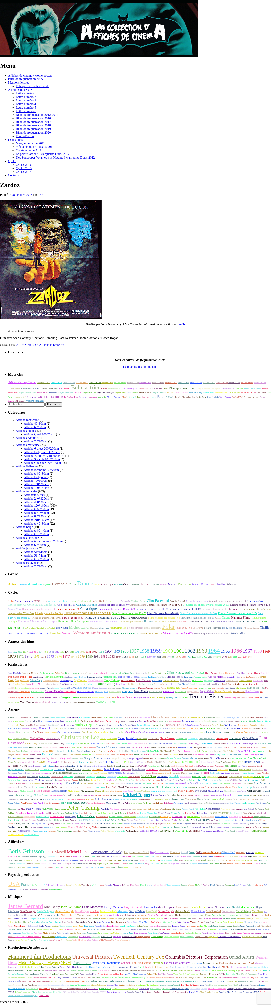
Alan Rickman (84, 718)
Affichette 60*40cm (36, 530)
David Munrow (103, 933)
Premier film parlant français (186, 397)
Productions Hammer (233, 627)
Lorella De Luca (54, 787)
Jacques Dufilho (32, 769)
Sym (58, 860)
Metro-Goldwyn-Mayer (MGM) (45, 962)
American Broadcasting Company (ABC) (62, 974)
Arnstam (223, 864)
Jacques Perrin (46, 769)
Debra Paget (12, 748)
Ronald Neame (252, 691)
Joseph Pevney (228, 684)
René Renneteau (251, 860)
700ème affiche (209, 382)
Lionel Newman (243, 933)
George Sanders (173, 758)
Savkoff (242, 857)
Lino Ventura (62, 627)
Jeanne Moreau (115, 773)
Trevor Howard (181, 827)
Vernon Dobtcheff (238, 827)
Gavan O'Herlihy (250, 754)
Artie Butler (153, 933)
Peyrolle (223, 860)
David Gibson (223, 929)
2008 (245, 657)
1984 (118, 656)
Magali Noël (123, 787)
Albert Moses (96, 718)
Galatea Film (152, 974)
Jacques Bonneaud (64, 857)
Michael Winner (160, 688)
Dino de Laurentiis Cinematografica (185, 967)
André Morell (32, 721)
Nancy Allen (190, 799)
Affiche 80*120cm (35, 516)
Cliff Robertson (235, 738)
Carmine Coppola (166, 911)
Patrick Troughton (220, 803)
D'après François (32, 867)
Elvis (129, 393)
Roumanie (43, 889)
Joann (254, 857)
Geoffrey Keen (48, 758)
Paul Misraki (156, 922)
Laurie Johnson (190, 915)
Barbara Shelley (175, 724)
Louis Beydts (66, 940)
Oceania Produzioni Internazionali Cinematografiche (167, 992)
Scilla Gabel (184, 820)
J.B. (146, 860)
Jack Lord (189, 766)
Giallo (218, 618)
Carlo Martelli (94, 918)
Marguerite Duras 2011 (30, 143)
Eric (40, 194)
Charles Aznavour (184, 732)
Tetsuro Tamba (61, 827)
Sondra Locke (78, 823)
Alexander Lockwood (212, 718)
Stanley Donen (125, 697)
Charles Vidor (141, 673)
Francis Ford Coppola (128, 676)
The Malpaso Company (177, 962)
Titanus (214, 963)
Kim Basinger (33, 783)
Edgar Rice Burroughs (105, 393)
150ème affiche (69, 382)
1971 (20, 656)
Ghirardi (85, 857)
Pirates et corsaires (152, 628)
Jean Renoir (258, 680)
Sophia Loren (103, 823)
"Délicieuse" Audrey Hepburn (22, 382)
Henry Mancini (113, 907)
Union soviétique (173, 885)
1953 (101, 651)
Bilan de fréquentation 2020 (33, 132)
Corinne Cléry (58, 744)
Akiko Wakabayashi (57, 718)
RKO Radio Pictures (29, 967)
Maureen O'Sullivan (142, 791)
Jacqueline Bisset (255, 766)
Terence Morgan (36, 827)
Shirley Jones (252, 820)
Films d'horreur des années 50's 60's (198, 613)
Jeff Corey (141, 773)
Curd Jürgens (71, 743)
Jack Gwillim (141, 765)
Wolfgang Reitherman (86, 702)
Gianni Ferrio (19, 926)
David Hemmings (180, 744)
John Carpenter (79, 684)
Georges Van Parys (36, 918)
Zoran (265, 860)
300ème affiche (107, 382)
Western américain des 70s (125, 633)
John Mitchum (185, 776)
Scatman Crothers (171, 820)
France (26, 885)
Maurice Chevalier (158, 791)
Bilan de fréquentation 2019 (33, 129)
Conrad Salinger (243, 911)
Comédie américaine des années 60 (228, 601)
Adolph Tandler (126, 915)
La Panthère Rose (71, 397)
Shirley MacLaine (22, 823)
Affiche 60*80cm (35, 427)
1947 (67, 652)
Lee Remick (180, 784)
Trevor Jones (128, 933)
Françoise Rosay (126, 755)
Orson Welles (124, 803)
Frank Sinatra (150, 754)
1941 (41, 652)
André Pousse (46, 721)
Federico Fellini (110, 677)
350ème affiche (120, 382)
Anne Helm (163, 721)
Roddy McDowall (261, 816)
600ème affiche (183, 382)
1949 (77, 651)
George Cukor (201, 677)
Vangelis (55, 926)
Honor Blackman (34, 766)
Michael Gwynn (41, 795)
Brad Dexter (176, 728)
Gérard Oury (36, 680)
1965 (225, 651)
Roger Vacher (203, 864)
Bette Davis (58, 729)
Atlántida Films (84, 978)
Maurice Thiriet (80, 918)
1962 (190, 651)
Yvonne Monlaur (16, 834)
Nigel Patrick (38, 803)
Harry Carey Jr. (208, 762)
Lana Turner (87, 783)
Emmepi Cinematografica (80, 985)
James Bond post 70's (198, 621)
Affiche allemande (27, 537)
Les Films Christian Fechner (157, 978)
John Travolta (235, 776)
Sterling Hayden (157, 823)
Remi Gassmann (140, 933)
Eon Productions (141, 962)
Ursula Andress (197, 827)
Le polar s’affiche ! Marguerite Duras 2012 (43, 154)
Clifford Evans (250, 738)
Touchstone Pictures (208, 974)
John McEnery (134, 776)
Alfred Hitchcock (27, 389)
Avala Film (220, 974)
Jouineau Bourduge (211, 852)
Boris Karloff (155, 728)
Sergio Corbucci (52, 698)
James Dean (86, 769)
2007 (240, 657)
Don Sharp (13, 676)
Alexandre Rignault (230, 717)
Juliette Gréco (154, 780)
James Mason (138, 769)
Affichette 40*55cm (51, 344)
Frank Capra (161, 677)
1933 (20, 652)
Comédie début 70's (17, 604)
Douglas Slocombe (65, 393)
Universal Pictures (92, 957)
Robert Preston (116, 816)
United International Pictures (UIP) (225, 971)
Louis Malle (34, 688)
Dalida (102, 744)
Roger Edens (132, 922)
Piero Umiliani (155, 926)
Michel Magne (82, 911)
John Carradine (57, 776)
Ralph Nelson (24, 691)
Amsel (116, 864)
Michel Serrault (243, 795)
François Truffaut (147, 677)
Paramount (82, 962)
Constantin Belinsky (107, 852)
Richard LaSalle (81, 929)
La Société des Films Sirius (96, 981)
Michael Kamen (165, 929)
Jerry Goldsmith (133, 907)
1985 (125, 656)
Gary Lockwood (235, 755)
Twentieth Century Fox (138, 957)
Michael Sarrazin (159, 795)
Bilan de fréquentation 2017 (33, 121)
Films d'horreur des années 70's (237, 613)
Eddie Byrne (253, 747)
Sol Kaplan (116, 929)
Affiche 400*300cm (36, 502)
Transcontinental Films (75, 981)
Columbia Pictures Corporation (196, 957)
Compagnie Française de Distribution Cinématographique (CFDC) (171, 981)
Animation (22, 585)
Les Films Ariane (238, 967)
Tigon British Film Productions (186, 974)
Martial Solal (30, 929)
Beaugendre (20, 864)
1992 (164, 657)
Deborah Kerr (264, 743)
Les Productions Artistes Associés (84, 970)
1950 (82, 651)
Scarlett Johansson (155, 820)
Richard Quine (101, 691)
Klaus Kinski (73, 783)
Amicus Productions (34, 970)
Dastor (62, 867)
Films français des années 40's (164, 617)
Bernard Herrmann (25, 915)
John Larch (122, 776)
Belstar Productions (23, 992)
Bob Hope (133, 728)
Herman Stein (44, 940)
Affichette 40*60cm (36, 534)
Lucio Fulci (59, 688)
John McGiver (148, 776)
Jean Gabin (212, 769)
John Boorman (66, 684)
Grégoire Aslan (107, 762)
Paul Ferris (38, 933)
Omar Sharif (111, 803)
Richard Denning (178, 813)
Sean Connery (200, 819)
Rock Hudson (221, 816)
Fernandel (234, 608)
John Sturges (171, 684)
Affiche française (27, 344)
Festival (135, 393)
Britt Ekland (221, 729)
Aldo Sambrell (130, 717)
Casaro (192, 852)
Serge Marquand (226, 820)
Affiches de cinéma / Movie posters (30, 75)
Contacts (13, 175)
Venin (128, 857)
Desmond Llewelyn (107, 747)
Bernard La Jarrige (29, 728)
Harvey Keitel (237, 762)
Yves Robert (230, 831)
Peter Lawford (125, 809)
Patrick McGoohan (204, 803)
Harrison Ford (190, 762)
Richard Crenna (164, 813)
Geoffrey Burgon (143, 936)
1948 (72, 652)
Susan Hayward (225, 823)
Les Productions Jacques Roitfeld (125, 988)
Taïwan (25, 889)
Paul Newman (33, 808)
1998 (194, 657)
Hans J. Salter (230, 933)
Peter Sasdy (230, 688)
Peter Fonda (114, 809)
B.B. (61, 388)
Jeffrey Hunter (152, 773)
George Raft (148, 758)
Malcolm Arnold (182, 911)
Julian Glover (97, 780)
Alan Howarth (152, 929)
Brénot (175, 860)
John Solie (56, 864)
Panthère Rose (103, 628)
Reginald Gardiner (64, 813)
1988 (143, 656)
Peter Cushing (83, 807)
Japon (102, 885)
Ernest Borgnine (215, 751)
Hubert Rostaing (112, 926)
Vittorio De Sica (58, 702)
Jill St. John (215, 773)
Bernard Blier (14, 728)
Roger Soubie (159, 852)
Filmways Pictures (16, 970)
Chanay (152, 860)
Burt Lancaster (24, 732)
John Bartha (44, 776)
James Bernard (25, 906)
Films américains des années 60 (87, 613)
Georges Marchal (189, 758)
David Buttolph (56, 929)
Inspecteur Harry (220, 393)
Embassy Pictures (58, 981)
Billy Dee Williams (119, 728)
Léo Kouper (66, 864)
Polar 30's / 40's (184, 627)
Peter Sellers (148, 809)
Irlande (213, 885)
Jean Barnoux (246, 864)
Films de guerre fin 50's (73, 617)
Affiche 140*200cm (36, 484)
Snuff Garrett (99, 915)
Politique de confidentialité (32, 86)
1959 (156, 650)
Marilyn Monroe (217, 787)
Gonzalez (11, 864)
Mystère (172, 584)
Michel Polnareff (68, 915)
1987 (137, 656)
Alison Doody (18, 721)
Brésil (236, 885)
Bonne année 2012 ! (115, 389)
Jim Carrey (235, 773)
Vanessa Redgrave (223, 827)
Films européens (134, 617)
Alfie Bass (244, 717)
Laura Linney (120, 784)
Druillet (109, 857)
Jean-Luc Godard (20, 684)
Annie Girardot (175, 721)
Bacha (210, 860)
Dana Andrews (121, 744)
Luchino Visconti (47, 688)
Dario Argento (211, 673)
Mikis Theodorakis (106, 940)
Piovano (36, 864)
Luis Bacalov (256, 933)
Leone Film (262, 974)
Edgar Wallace (120, 393)
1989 (149, 657)
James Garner (126, 769)
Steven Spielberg (157, 697)
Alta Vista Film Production (135, 974)
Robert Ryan (142, 816)
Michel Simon (256, 795)
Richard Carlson (37, 691)
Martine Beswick (115, 791)
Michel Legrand (166, 907)
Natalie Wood (218, 799)
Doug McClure (200, 748)
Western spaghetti (34, 400)
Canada (78, 885)
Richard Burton (119, 813)
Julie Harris (130, 780)
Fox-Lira (51, 978)
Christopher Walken (127, 738)
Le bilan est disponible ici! (139, 366)
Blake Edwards (100, 673)
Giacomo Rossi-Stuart (238, 758)
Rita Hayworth (236, 813)
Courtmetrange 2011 (28, 150)
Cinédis (197, 971)
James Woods (165, 769)
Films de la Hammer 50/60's (102, 617)
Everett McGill (244, 751)
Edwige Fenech (98, 751)
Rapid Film (205, 971)
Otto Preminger (218, 688)
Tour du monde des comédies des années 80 (28, 633)
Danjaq (199, 963)
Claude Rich (193, 738)
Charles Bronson (213, 732)
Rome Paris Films (29, 985)
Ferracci (175, 852)
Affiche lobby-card (36, 477)
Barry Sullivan (218, 725)
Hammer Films (240, 617)
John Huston (147, 684)
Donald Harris (112, 915)
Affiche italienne (26, 466)
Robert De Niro (15, 816)
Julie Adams (109, 780)
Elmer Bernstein (171, 919)
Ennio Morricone (92, 907)
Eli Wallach (112, 751)
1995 (178, 657)
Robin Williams (207, 817)
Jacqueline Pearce (16, 769)
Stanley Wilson (45, 926)
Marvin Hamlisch (108, 911)
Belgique (125, 885)
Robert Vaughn (179, 816)
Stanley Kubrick (141, 697)
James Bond (246, 392)
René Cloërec (52, 918)
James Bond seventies (221, 621)
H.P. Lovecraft (182, 393)
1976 (58, 656)
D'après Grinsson (234, 864)
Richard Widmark (219, 812)
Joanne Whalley (262, 773)
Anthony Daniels (203, 721)
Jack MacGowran (201, 766)
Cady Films (254, 978)
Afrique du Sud (159, 885)
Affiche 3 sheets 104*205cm (42, 459)
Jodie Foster (13, 776)
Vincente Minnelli (43, 702)
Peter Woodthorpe (163, 809)
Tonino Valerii (253, 698)
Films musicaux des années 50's (197, 617)
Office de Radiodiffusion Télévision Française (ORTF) (84, 992)
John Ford (92, 684)
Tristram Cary (221, 922)
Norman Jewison (204, 688)
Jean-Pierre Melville (36, 684)
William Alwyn (22, 922)
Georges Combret (249, 677)
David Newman (48, 936)
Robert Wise (168, 691)
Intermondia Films (245, 981)
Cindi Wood (142, 738)
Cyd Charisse (83, 744)
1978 (74, 656)
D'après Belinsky (97, 867)
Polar (161, 396)
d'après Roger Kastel (105, 864)
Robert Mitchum (86, 816)
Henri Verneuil (96, 680)
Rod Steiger (235, 816)
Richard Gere (190, 813)
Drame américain (14, 609)
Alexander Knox (195, 717)
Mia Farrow (241, 791)
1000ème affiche (43, 382)
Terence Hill (22, 827)
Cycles (12, 161)
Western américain (91, 632)
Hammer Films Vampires (73, 621)
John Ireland (111, 776)
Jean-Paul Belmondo (61, 772)
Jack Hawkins (154, 766)
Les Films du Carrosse (190, 985)
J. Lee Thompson (171, 680)
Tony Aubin (213, 936)
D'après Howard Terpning (34, 856)
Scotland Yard (237, 397)
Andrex (84, 721)
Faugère (204, 860)
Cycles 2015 (24, 168)
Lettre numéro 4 (26, 104)
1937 (25, 652)
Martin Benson (74, 791)
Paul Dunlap (213, 926)
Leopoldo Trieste (210, 783)
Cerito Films (244, 971)
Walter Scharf (207, 933)
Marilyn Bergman (126, 919)
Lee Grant (146, 783)
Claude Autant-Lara (157, 673)
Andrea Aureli (58, 721)
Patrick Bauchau (190, 803)
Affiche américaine (28, 445)
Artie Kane (244, 915)
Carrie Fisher (117, 732)
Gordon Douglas (66, 680)
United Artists (241, 957)
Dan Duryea (110, 744)
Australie (108, 885)
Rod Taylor (247, 816)
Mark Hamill (260, 787)
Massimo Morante (180, 929)
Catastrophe (125, 601)
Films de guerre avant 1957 (47, 617)
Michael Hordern (56, 795)
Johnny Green (256, 915)
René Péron (100, 857)
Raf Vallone (259, 809)
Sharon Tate (240, 820)
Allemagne (117, 885)
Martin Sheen (101, 791)
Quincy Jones (78, 926)
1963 (201, 651)
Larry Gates (108, 783)
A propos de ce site (20, 89)
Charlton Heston (37, 738)
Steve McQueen (184, 823)
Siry (260, 860)
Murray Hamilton (161, 799)
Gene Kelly (21, 758)
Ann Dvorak (140, 721)
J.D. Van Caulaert (46, 867)
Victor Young (141, 915)
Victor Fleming (27, 702)
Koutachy (12, 856)
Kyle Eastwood (32, 926)
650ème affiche (196, 382)
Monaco (191, 885)
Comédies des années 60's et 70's (164, 604)
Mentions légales (18, 82)
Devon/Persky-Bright (198, 988)
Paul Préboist (48, 808)
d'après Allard (46, 864)
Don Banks (150, 907)
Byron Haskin (130, 673)
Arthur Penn (59, 673)
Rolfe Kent (95, 936)
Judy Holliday (84, 780)
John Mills (174, 776)
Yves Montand (218, 831)
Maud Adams (128, 791)
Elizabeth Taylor (152, 751)
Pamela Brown (157, 803)
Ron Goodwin (68, 922)
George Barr (174, 864)
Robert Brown (249, 813)
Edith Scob (35, 751)
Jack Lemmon (177, 766)
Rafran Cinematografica (179, 988)
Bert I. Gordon (72, 673)
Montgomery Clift (145, 799)
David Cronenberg (227, 673)
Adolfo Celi (13, 717)
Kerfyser (250, 852)
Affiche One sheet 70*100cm (42, 462)
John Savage (223, 776)
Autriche (206, 885)
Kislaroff (52, 860)
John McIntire (162, 776)
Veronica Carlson (253, 827)
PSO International (40, 978)
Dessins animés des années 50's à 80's (250, 604)
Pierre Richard (248, 809)
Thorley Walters (91, 827)
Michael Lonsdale (71, 795)
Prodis (148, 967)
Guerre (127, 584)
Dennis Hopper (50, 747)
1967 (247, 651)
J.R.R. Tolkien (234, 393)
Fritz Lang (189, 677)
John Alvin (262, 857)
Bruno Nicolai (232, 907)
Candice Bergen (50, 732)
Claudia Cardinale (207, 738)
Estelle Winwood (230, 751)
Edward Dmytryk (54, 676)
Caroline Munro (101, 732)
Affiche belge (24, 527)
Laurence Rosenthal (171, 936)
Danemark (12, 889)
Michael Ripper (136, 794)
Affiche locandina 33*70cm (41, 470)
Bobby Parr (143, 729)
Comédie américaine (197, 600)
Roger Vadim (207, 691)
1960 (168, 651)
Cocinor (207, 963)
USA (14, 884)
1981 (97, 656)
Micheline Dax (36, 799)
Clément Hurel (228, 852)
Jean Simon (154, 864)
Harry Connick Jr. (34, 936)
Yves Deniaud (206, 831)
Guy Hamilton (80, 680)
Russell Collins (111, 820)
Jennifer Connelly (165, 773)
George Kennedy (119, 758)
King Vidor (253, 684)
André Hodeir (100, 926)
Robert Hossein (57, 816)
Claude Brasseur (167, 738)
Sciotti (197, 860)
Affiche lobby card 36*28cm (42, 452)
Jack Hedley (166, 766)
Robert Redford (129, 817)
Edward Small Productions (246, 974)
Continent (239, 389)
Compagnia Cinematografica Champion (53, 985)
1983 (111, 656)
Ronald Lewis (42, 820)
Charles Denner (243, 732)
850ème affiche (247, 382)
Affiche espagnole (27, 562)
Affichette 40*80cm (36, 523)
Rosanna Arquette (70, 820)
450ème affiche (145, 382)
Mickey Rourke (61, 799)
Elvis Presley (178, 751)
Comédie (60, 583)
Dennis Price (64, 747)
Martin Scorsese (99, 688)
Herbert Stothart (21, 940)
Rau (19, 856)
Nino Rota (94, 911)
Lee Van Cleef (193, 783)
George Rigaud (160, 758)
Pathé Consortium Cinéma (96, 967)
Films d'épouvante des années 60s (163, 613)
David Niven (206, 743)
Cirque (165, 389)
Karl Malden (204, 780)
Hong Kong (134, 885)
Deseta (141, 860)
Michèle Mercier (23, 799)
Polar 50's (198, 627)
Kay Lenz (243, 780)
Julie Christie (120, 780)
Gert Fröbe (215, 758)
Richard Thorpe (115, 691)
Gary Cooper (221, 754)
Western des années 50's (151, 633)
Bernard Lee (46, 728)
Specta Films (243, 978)
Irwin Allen (157, 680)
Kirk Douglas (58, 783)
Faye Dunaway (258, 751)
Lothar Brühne (105, 929)
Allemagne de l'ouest (55, 885)
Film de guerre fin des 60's (49, 613)
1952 (95, 651)
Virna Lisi (52, 831)
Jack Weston (242, 766)
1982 (104, 656)
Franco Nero (114, 755)
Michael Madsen (87, 795)
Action (13, 584)
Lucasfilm (157, 962)
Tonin (166, 864)
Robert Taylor (165, 817)
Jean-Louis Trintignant (41, 773)
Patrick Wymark (234, 803)
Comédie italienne (137, 604)
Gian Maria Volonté (257, 758)
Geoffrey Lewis (64, 758)
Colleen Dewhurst (45, 744)
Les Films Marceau (185, 971)
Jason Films (44, 996)
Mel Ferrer (201, 790)
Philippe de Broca (255, 688)
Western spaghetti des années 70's (212, 633)
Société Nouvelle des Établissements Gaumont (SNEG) (123, 978)
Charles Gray (256, 732)
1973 (36, 656)
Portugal (243, 885)
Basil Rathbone (230, 725)
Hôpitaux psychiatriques (132, 622)
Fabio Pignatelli (194, 929)
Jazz (254, 393)
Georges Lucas (22, 680)
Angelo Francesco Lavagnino (225, 915)
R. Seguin (44, 860)
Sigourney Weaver (53, 824)
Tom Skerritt (125, 827)
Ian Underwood (116, 933)
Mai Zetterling (136, 787)
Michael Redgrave (101, 795)
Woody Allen (238, 633)
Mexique (95, 885)
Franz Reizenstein (109, 918)
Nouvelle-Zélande (55, 889)
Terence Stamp (49, 827)
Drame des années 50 (67, 609)
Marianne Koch (194, 787)
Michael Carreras (129, 688)
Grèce (266, 885)
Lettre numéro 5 (26, 107)
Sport (212, 585)
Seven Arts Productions (105, 962)
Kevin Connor (241, 684)
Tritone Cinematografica (116, 992)
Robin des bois (213, 397)
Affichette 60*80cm (36, 473)
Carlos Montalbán (74, 732)
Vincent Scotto (197, 922)
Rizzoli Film (194, 992)
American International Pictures (122, 967)
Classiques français (138, 601)
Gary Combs (210, 755)
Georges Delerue (137, 911)
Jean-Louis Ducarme (128, 926)
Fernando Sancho (61, 755)
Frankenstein (145, 393)
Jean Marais (233, 769)
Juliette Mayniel (167, 780)
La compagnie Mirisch (257, 967)
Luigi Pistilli (111, 787)
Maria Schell (182, 787)
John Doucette (79, 776)
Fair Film (264, 992)
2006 (235, 657)
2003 (219, 657)
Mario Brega (245, 787)
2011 (250, 657)
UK (34, 885)
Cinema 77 (105, 970)
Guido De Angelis (45, 911)
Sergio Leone (70, 697)
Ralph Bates (21, 813)
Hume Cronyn (60, 766)
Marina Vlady (231, 787)
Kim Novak (46, 783)
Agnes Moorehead (40, 717)
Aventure (35, 584)
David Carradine (165, 744)
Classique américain (181, 388)
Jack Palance (231, 765)
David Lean (241, 673)
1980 (89, 656)
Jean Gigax (117, 860)
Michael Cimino (145, 688)
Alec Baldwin (144, 718)
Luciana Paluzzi (99, 787)
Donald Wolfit (171, 748)
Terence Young (230, 698)
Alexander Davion (178, 717)
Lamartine (83, 397)
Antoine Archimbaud (157, 915)
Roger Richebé (193, 691)
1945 (57, 652)
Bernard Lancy (207, 857)
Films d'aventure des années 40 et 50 (129, 613)
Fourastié (50, 857)
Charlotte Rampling (21, 738)
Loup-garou (92, 397)
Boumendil (18, 860)
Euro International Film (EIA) (50, 992)
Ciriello (158, 857)
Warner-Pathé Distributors (71, 967)
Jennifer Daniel (180, 773)
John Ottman (73, 936)
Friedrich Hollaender (193, 933)
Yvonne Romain (31, 834)
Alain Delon (72, 717)
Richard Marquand (85, 691)
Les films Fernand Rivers (35, 974)
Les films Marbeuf (211, 967)
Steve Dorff (151, 911)
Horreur (146, 584)
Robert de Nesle (262, 929)
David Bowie (153, 744)
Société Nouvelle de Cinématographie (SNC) (69, 988)
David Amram (55, 922)
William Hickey (132, 831)
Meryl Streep (230, 791)
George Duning (175, 915)
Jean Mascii (55, 851)
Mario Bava (70, 687)
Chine (19, 889)
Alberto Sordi (107, 718)
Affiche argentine (27, 437)
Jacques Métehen (42, 929)
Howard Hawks (128, 680)
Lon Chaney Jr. (40, 787)
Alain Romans (65, 918)
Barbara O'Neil (158, 725)
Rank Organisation (160, 967)
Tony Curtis (155, 827)
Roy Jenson (83, 819)
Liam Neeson (236, 784)
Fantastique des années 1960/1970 (152, 609)
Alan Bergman (141, 919)
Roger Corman (225, 397)
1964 (214, 650)
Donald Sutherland (157, 748)
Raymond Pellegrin (35, 813)
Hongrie (143, 885)
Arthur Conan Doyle (50, 389)
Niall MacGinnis (261, 799)
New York (132, 397)
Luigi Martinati (136, 867)
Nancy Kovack (204, 799)
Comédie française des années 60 (113, 604)
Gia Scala (225, 758)
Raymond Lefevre (129, 936)
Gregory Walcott (136, 762)
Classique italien (227, 389)
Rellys (75, 813)
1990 (154, 657)
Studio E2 (184, 864)
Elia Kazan (68, 677)
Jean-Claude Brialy (22, 773)
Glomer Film (259, 981)
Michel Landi (79, 627)
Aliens (38, 388)
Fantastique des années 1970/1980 (184, 609)
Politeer (141, 864)
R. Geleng (28, 860)
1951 (88, 651)
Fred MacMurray (185, 755)
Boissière (126, 860)
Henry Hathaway (112, 680)
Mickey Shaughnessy (76, 799)
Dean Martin (234, 743)
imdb (181, 324)
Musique (163, 585)
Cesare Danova (171, 732)
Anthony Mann (47, 673)
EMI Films (225, 967)
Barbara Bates (130, 725)
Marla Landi (13, 791)
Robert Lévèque (117, 867)
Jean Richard (245, 769)
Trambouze (196, 857)
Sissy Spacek (66, 824)
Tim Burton (242, 698)
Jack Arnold (185, 680)
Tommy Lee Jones (139, 827)
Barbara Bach (118, 725)
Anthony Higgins (218, 721)
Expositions (15, 139)
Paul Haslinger (85, 936)
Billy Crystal (105, 729)
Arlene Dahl (13, 725)
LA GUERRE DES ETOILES (50, 397)
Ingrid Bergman (99, 766)
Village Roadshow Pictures (66, 978)
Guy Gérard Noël (136, 852)
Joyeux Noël (21, 397)
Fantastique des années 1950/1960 (116, 609)
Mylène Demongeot (176, 799)
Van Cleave (257, 911)
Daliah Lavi (94, 744)
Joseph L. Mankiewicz (212, 684)
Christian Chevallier (16, 929)
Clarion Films (112, 985)
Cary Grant (143, 732)
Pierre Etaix (107, 860)
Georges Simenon (159, 393)
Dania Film (173, 978)
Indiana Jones (208, 393)
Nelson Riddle (218, 933)
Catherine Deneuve (156, 732)
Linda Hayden (247, 784)
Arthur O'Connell (53, 725)
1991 (159, 657)
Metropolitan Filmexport (249, 985)
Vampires (56, 633)
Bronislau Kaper (177, 933)
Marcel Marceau (148, 787)
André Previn (40, 915)
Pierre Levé (83, 860)
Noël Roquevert (51, 803)
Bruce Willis (258, 729)
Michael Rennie (116, 795)
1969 (266, 651)
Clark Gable (153, 738)
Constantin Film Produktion (147, 985)
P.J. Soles (147, 803)
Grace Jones (95, 762)
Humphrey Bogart (74, 766)
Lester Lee (209, 922)
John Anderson (32, 776)
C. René (123, 864)
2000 (204, 657)
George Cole (105, 758)
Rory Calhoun (55, 820)
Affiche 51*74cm (35, 555)
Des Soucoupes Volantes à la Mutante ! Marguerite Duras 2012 (55, 157)
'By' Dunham (68, 929)
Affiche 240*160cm (36, 520)
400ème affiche (133, 382)
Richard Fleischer (54, 691)
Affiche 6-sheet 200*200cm (41, 448)
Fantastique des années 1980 (214, 609)
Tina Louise (105, 827)
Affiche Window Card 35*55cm (44, 455)
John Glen (120, 684)
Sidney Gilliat (85, 698)
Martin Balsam (59, 790)
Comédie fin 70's (66, 604)
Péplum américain (118, 628)
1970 (12, 656)
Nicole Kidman (14, 803)
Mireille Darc (132, 799)
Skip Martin (144, 922)
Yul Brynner (194, 830)
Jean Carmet (202, 769)
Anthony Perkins (233, 721)
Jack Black (120, 766)
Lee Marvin (169, 784)
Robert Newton (102, 817)
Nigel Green (26, 803)
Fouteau (36, 860)
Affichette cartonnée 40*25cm (43, 541)
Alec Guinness (160, 717)
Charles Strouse (65, 926)
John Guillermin (133, 684)
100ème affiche (56, 382)
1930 (10, 652)
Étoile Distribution (98, 985)
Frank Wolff (163, 755)
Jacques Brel (166, 926)
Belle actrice (85, 387)
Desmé (107, 867)
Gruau (126, 867)
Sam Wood (39, 698)
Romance (184, 584)
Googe (249, 857)
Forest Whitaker (74, 755)
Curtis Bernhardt (197, 673)
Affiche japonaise (27, 548)
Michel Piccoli (229, 795)
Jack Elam (130, 766)
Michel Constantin (201, 795)
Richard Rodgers (79, 940)
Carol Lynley (88, 732)
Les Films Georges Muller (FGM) (192, 978)
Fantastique (107, 584)
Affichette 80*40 (34, 495)
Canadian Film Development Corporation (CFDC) (239, 992)
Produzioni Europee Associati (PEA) (236, 963)
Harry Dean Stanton (223, 762)
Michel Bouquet (187, 795)
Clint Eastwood (158, 601)
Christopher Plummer (108, 738)
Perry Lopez (60, 809)
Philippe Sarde (229, 919)
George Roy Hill (233, 677)
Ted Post (184, 698)
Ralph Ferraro (142, 926)
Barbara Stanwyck (192, 725)
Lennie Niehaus (215, 907)
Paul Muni (21, 809)
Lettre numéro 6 (26, 111)
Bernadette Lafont (257, 725)
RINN (186, 860)
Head (100, 860)
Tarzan (262, 397)
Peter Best (117, 936)
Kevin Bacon (21, 784)
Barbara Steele (205, 725)
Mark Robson (83, 687)
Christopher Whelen (39, 922)
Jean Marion (55, 940)
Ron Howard (239, 691)
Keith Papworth (63, 933)
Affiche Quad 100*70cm (39, 434)
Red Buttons (51, 813)
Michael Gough (24, 795)
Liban (249, 885)
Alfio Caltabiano (256, 718)
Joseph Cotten (52, 780)
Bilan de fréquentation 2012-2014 (37, 114)
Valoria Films (92, 988)
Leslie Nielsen (224, 784)
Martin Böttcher (49, 933)
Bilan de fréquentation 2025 (25, 79)
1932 (15, 652)
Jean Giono (261, 393)
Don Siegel (26, 676)
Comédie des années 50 (42, 604)
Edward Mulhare (83, 751)
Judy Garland (73, 780)
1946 (62, 652)
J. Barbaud (20, 867)
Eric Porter (202, 751)
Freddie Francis (175, 676)
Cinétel (34, 992)
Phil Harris (176, 809)
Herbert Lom (20, 765)
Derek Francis (76, 748)
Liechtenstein (258, 885)
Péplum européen (135, 628)
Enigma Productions (127, 985)
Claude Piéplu (181, 738)
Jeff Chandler (129, 773)
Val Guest (263, 697)
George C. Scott (91, 758)
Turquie (184, 885)
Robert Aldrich (141, 691)
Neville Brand (248, 799)
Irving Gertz (33, 940)
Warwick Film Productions (56, 970)
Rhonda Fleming (86, 813)
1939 (31, 652)
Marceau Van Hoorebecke (252, 936)
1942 (46, 652)
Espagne (70, 885)
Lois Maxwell (26, 787)
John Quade (212, 776)
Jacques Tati (219, 680)
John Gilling (106, 684)
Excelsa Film (232, 981)
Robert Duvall (42, 816)
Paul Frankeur (248, 803)
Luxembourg (34, 889)
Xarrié (92, 857)
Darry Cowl (142, 744)
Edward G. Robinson (66, 751)
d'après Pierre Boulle (27, 393)
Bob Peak (259, 852)
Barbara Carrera (143, 725)
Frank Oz (138, 754)
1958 (144, 651)
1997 (188, 657)
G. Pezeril (86, 867)
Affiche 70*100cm (35, 441)
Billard (104, 389)
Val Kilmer (210, 827)
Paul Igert (231, 860)
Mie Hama (90, 799)
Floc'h (115, 857)
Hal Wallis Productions (217, 988)
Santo (143, 820)
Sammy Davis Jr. (134, 820)
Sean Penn (213, 820)
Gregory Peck (122, 761)
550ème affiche (171, 382)
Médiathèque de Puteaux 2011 (35, 146)
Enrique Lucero (190, 751)
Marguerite (102, 397)
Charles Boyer (198, 732)
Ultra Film (204, 985)
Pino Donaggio (28, 911)
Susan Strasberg (239, 824)
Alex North (122, 911)
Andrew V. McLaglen (30, 673)
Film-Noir (118, 585)
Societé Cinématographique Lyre (111, 974)
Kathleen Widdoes (231, 780)
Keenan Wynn (253, 780)
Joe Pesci (22, 776)
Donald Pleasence (140, 747)
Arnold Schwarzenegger (35, 725)
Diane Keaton (124, 748)
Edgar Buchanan (22, 751)
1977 (66, 656)
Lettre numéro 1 (26, 93)
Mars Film (95, 978)
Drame (85, 583)
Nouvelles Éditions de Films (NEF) (223, 985)
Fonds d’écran (25, 136)
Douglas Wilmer (214, 747)
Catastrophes (143, 389)
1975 (50, 656)
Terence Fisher (206, 696)
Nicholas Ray (173, 688)
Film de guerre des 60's (252, 609)
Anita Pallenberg (127, 721)
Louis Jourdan (86, 787)
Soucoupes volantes (251, 397)
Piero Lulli (200, 808)
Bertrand (29, 864)
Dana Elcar (132, 744)
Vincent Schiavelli (39, 831)
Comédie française (86, 604)
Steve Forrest (170, 824)
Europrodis (230, 974)
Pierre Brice (225, 809)
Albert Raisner (92, 940)
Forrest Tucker (88, 754)
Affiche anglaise (26, 430)
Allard (184, 852)
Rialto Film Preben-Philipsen (124, 970)
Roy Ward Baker (25, 697)
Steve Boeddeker (14, 933)
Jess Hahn (204, 773)
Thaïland (198, 885)
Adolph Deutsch (19, 918)
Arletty (22, 725)
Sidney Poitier (38, 823)
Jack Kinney (209, 680)
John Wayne (258, 776)
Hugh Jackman (48, 766)
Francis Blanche (102, 755)
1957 (134, 651)
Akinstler (134, 860)
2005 (230, 657)
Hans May (203, 926)
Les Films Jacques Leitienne (165, 971)
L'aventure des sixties (245, 621)
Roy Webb (126, 929)
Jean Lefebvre (222, 769)
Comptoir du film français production (35, 981)
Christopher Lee (80, 737)
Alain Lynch (66, 860)
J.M (135, 864)
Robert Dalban (262, 813)
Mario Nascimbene (89, 933)
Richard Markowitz (213, 919)
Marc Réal (240, 860)
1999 (199, 657)
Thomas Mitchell (76, 827)
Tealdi (199, 852)
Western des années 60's (178, 633)
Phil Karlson (241, 688)
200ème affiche (82, 382)
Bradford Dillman (190, 728)
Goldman (256, 864)
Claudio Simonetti (209, 929)
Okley (176, 857)
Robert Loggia (70, 817)
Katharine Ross (217, 780)
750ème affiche (222, 382)
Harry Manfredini (236, 929)
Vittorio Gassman (64, 831)
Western (232, 584)
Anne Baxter (152, 721)
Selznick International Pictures (20, 978)
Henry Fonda (252, 761)
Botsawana (229, 885)
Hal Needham (149, 762)
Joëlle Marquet (166, 860)
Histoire (135, 584)
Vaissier (75, 860)
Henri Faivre (214, 864)
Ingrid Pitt (111, 766)
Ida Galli (87, 766)
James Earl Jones (112, 769)
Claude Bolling (157, 936)
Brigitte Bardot (99, 601)
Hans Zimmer (106, 936)
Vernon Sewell (13, 702)
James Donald (97, 769)
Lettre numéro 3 (26, 100)
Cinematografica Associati (170, 985)
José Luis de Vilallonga (33, 780)
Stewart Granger (211, 824)
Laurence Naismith (133, 784)
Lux (192, 963)
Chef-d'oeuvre (155, 389)
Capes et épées (130, 388)
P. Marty (121, 857)
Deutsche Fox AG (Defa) (136, 992)
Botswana (220, 885)
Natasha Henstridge (233, 799)
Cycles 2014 (24, 171)
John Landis (159, 684)
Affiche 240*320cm (36, 498)
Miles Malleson (103, 799)
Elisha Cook (124, 751)
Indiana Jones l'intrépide (165, 621)
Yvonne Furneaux (258, 830)
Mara (181, 860)
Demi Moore (23, 748)
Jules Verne (31, 397)
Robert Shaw (154, 817)
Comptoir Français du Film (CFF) (212, 981)
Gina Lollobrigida (27, 762)
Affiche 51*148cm (35, 552)
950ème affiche (14, 389)
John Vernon (248, 776)
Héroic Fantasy (195, 393)
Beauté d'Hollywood (80, 601)
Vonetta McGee (80, 831)
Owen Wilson (136, 803)
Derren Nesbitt (89, 747)
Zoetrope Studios (146, 970)
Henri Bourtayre (192, 926)
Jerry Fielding (53, 915)
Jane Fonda (177, 769)
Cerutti (130, 864)
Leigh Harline (183, 922)
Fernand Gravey (21, 755)
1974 (43, 656)
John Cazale (68, 776)
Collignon (193, 864)
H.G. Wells (170, 393)
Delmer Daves (253, 673)
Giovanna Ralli (54, 762)
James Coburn (73, 769)
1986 (131, 656)
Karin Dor (179, 780)
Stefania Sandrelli (129, 824)
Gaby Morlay (198, 755)
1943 (51, 652)
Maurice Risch (171, 791)
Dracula (78, 392)
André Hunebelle (14, 673)
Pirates (153, 397)
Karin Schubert (190, 780)
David (191, 860)
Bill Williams (80, 729)
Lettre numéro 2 (26, 97)
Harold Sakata (174, 762)
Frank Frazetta (137, 857)
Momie (125, 397)
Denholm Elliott (35, 748)
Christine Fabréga (53, 738)
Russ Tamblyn (97, 820)
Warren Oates (120, 831)
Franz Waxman (164, 933)
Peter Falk (105, 809)
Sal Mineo (122, 820)
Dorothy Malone (185, 747)
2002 (215, 657)
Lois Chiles (12, 787)
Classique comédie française (207, 388)
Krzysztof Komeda (253, 922)
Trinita (11, 401)
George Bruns (169, 922)
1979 (81, 656)
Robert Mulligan (155, 691)
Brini (158, 860)
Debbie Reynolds (249, 743)
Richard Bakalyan (103, 813)
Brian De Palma (116, 673)
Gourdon (183, 857)
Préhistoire (170, 397)
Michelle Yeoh (48, 799)
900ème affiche (260, 382)
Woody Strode (181, 831)
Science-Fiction (200, 584)
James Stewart (152, 769)
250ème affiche (95, 382)
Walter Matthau (107, 831)
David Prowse (219, 743)
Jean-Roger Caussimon (98, 773)
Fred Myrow (197, 919)
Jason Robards (190, 769)
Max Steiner (183, 907)
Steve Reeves (198, 823)
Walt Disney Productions (228, 978)
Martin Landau (87, 791)
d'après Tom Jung (89, 864)
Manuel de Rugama (73, 867)
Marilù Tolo (205, 787)
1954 (109, 651)
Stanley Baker (116, 824)
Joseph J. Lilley (201, 936)
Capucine (61, 732)
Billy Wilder (85, 673)
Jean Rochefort (257, 769)
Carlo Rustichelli (213, 911)
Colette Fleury (31, 744)
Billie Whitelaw (92, 729)
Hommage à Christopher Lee (105, 621)
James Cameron (245, 680)
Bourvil (166, 728)
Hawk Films (212, 978)
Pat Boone (168, 803)
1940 (36, 652)
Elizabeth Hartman (138, 751)
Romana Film (44, 988)
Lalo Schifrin (198, 907)
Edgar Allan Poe (89, 393)
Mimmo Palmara (119, 799)
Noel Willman (65, 802)
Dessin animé (42, 393)
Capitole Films (32, 988)
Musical (156, 585)
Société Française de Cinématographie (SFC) (126, 981)
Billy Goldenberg (264, 926)
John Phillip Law (199, 776)
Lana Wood (97, 784)
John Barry (52, 907)
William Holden (149, 830)
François (77, 857)
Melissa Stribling (215, 791)
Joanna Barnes (247, 773)
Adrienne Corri (25, 718)
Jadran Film (144, 988)
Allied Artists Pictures (49, 967)
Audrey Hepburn (24, 600)
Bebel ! (67, 388)
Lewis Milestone (22, 688)
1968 (257, 651)
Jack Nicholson (217, 766)
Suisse (150, 885)
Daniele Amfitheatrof (247, 926)
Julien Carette (141, 780)
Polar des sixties (212, 627)
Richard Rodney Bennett (229, 926)
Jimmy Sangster (52, 684)
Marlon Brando (42, 790)
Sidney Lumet (110, 698)
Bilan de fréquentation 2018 (33, 125)
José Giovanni (183, 684)
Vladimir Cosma (84, 915)
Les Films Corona (165, 974)
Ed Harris (242, 748)
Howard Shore (198, 911)
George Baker (77, 758)
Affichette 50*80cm (36, 559)
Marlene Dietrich (26, 791)
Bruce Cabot (247, 729)
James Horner (228, 911)
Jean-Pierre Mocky (80, 773)
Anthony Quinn (264, 721)
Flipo (56, 867)
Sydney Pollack (173, 697)
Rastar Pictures (105, 988)
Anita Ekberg (112, 721)
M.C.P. (217, 860)
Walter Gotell (94, 831)
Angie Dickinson (97, 721)
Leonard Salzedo (236, 922)
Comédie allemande (177, 601)
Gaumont (126, 962)
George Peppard (135, 758)
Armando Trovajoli (246, 919)
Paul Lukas (261, 803)
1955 (116, 651)
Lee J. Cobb (158, 783)
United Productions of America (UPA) (23, 996)
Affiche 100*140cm (36, 487)
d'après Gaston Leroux (252, 389)
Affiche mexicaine (27, 420)
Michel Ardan (173, 795)
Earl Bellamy (39, 677)
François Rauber (178, 926)
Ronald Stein (185, 919)
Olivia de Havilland (96, 803)
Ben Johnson (243, 725)
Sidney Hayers (98, 698)
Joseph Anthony (196, 684)
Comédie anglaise (255, 601)
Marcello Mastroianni (166, 787)
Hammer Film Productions (39, 956)
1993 (169, 657)
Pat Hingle (178, 803)
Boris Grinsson (26, 851)
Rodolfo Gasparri (232, 857)
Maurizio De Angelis (64, 911)
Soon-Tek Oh (91, 824)
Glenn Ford (83, 762)
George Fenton (61, 936)
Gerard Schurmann (138, 929)
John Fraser (90, 776)
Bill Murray (69, 729)
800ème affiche (234, 382)
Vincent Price (24, 830)
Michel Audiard (114, 397)
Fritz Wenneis (93, 929)
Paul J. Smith (21, 936)
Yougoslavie (86, 885)
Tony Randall (167, 827)
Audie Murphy (67, 725)
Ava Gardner (105, 725)
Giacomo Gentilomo (51, 680)
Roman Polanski (223, 691)
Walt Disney (20, 401)
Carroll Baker (131, 732)
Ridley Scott (127, 691)
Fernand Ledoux (34, 755)
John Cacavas (27, 933)
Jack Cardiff (197, 680)
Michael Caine (255, 790)
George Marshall (217, 676)
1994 (173, 657)
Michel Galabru (216, 795)
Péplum (145, 397)
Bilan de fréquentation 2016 (33, 118)
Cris (161, 864)
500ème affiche (158, 382)
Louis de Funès (71, 787)
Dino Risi (264, 673)
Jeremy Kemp (193, 773)
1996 (184, 657)
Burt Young (38, 732)
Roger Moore (14, 820)
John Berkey (77, 864)
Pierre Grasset (236, 809)
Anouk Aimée (188, 721)
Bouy (147, 864)
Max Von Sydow (186, 790)
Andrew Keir (73, 721)
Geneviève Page (33, 758)
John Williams (71, 907)
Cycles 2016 (24, 164)
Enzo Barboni (80, 677)
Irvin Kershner (143, 680)
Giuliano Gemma (69, 762)
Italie (41, 885)
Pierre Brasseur (212, 808)
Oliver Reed (80, 802)
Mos (189, 857)
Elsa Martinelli (166, 751)
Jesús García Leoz (187, 936)
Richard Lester (70, 691)
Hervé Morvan (167, 857)
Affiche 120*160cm (36, 505)
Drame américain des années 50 (39, 609)
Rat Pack (202, 397)
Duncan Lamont (230, 747)
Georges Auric (75, 933)
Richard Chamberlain (148, 813)
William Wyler (71, 702)
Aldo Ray (118, 718)
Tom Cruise (115, 827)
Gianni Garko (13, 762)
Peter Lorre (137, 809)
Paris (139, 397)
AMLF (141, 967)
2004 (224, 657)
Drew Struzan (218, 857)
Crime (72, 584)
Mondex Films (256, 971)
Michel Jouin (149, 857)
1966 (236, 651)
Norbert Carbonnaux (189, 688)
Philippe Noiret (188, 809)
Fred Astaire (173, 755)
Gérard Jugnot (203, 758)
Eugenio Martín (94, 677)
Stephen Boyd (143, 824)
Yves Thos (240, 852)
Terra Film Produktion (209, 992)
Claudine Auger (222, 738)
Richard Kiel (202, 813)
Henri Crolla (89, 926)
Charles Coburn (229, 732)
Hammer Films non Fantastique (37, 621)
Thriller (220, 584)
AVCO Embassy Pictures (160, 988)
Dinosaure (53, 393)
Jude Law (63, 780)
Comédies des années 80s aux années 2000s (206, 604)
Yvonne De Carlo (242, 831)
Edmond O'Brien (48, 751)
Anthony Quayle (248, 721)
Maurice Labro (114, 688)
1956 (125, 651)
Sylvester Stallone (254, 824)
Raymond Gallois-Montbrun (229, 936)
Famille (97, 585)
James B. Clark (232, 680)
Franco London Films (88, 974)
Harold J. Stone (161, 762)
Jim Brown (225, 773)
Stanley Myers (204, 915)
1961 (179, 651)
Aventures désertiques (58, 601)
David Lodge (193, 743)
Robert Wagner (193, 816)
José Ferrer (18, 780)
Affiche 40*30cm (35, 423)
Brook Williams (234, 728)
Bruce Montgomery (122, 940)
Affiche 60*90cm (35, 545)
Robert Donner (29, 817)
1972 (29, 656)
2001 (210, 657)
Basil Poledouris (118, 922)
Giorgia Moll (42, 762)
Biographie (46, 585)
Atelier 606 (92, 860)
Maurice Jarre (248, 907)
